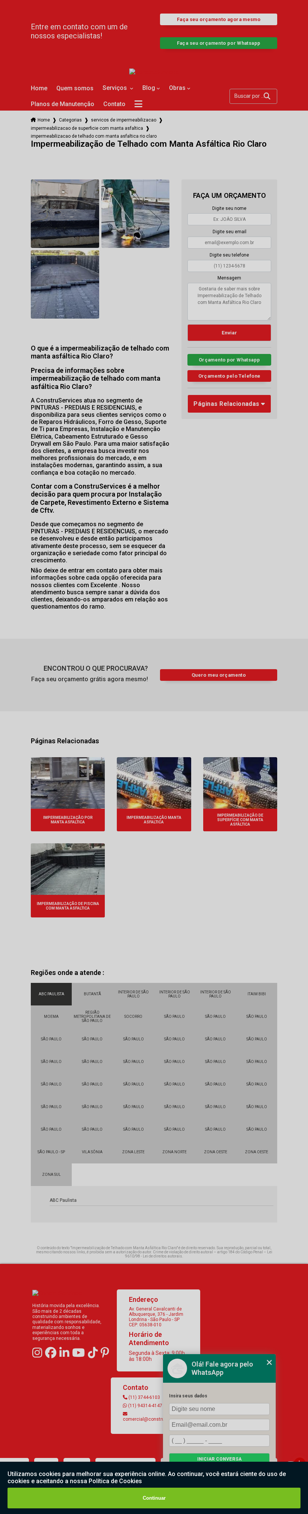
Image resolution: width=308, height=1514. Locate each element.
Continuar (154, 1498)
